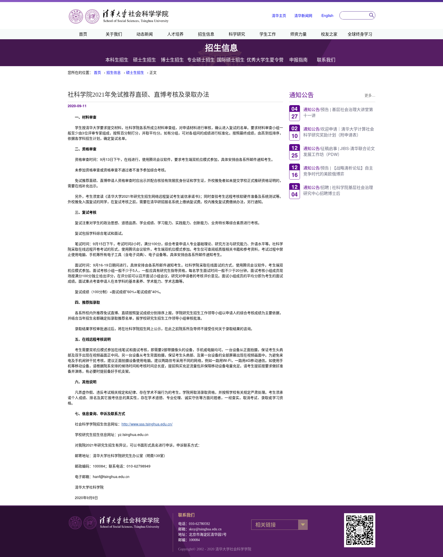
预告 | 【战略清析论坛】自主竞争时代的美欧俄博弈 (338, 170)
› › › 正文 (125, 72)
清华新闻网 (303, 15)
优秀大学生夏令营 (265, 60)
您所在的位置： (80, 72)
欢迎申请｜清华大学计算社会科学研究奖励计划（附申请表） (338, 131)
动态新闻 (144, 34)
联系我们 (326, 60)
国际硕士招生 (231, 60)
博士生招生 (172, 60)
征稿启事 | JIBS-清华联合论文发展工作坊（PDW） (339, 151)
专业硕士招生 (201, 60)
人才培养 (175, 34)
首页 (83, 34)
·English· (327, 15)
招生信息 (206, 34)
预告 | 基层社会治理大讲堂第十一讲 (338, 112)
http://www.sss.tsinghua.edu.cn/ (147, 423)
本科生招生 (116, 60)
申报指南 (298, 60)
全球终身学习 (360, 34)
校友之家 (329, 34)
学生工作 (267, 34)
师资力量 (298, 34)
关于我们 (114, 34)
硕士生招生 (144, 60)
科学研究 (237, 34)
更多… (370, 95)
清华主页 (279, 15)
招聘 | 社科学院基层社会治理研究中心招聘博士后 (338, 190)
